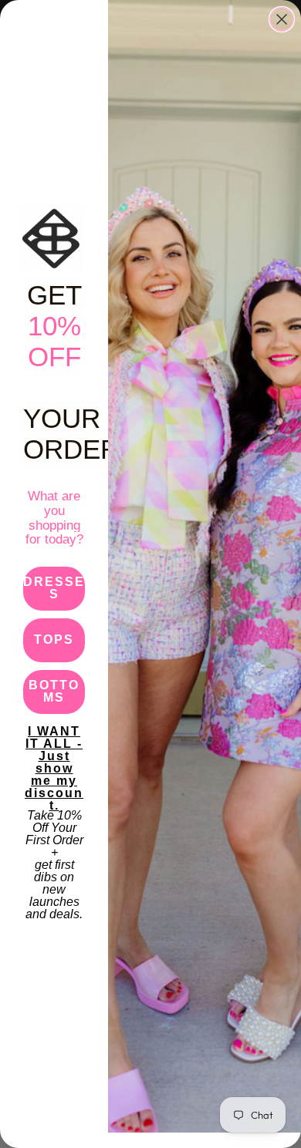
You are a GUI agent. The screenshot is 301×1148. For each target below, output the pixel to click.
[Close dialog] (281, 19)
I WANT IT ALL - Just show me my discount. (54, 747)
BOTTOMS (54, 691)
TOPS (54, 639)
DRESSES (54, 588)
